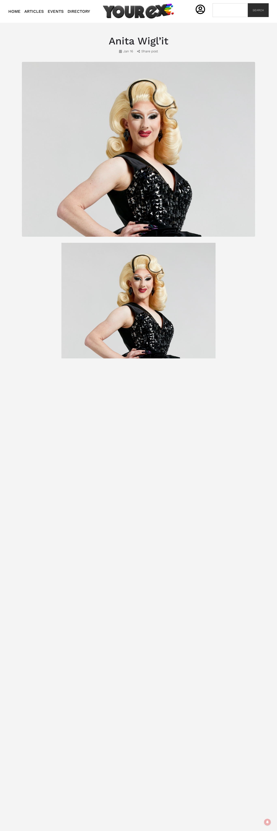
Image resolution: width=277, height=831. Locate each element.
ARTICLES (34, 11)
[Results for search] (230, 19)
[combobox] (230, 10)
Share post (149, 51)
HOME (14, 11)
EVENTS (56, 11)
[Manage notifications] (267, 822)
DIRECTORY (79, 11)
